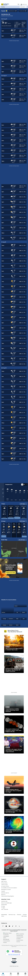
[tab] (22, 484)
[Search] (18, 4)
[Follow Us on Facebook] (3, 926)
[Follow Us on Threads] (16, 926)
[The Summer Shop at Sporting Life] (24, 623)
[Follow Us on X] (19, 926)
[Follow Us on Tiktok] (12, 926)
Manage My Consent (6, 889)
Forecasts (22, 7)
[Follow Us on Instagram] (6, 926)
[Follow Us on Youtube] (9, 926)
